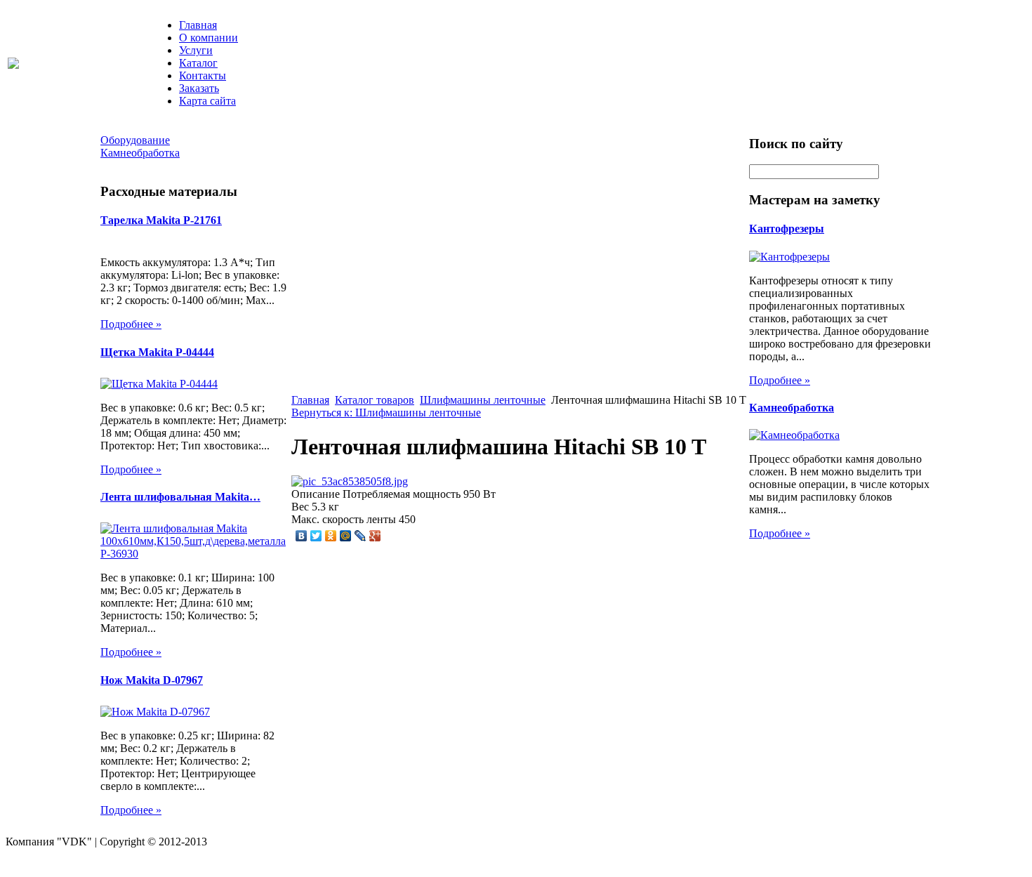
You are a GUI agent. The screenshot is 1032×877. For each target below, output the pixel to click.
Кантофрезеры (786, 229)
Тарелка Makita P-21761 (161, 220)
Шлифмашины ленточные (482, 400)
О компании (208, 38)
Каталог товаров (374, 400)
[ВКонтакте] (301, 536)
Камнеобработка (791, 408)
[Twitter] (316, 536)
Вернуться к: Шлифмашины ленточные (386, 412)
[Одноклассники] (331, 536)
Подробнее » (130, 324)
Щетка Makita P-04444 (157, 352)
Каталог (198, 63)
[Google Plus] (375, 536)
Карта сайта (207, 101)
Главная (198, 25)
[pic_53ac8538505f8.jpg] (349, 481)
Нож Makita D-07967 (151, 680)
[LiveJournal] (360, 536)
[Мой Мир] (345, 536)
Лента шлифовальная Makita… (180, 497)
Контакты (202, 75)
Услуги (196, 50)
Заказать (199, 88)
